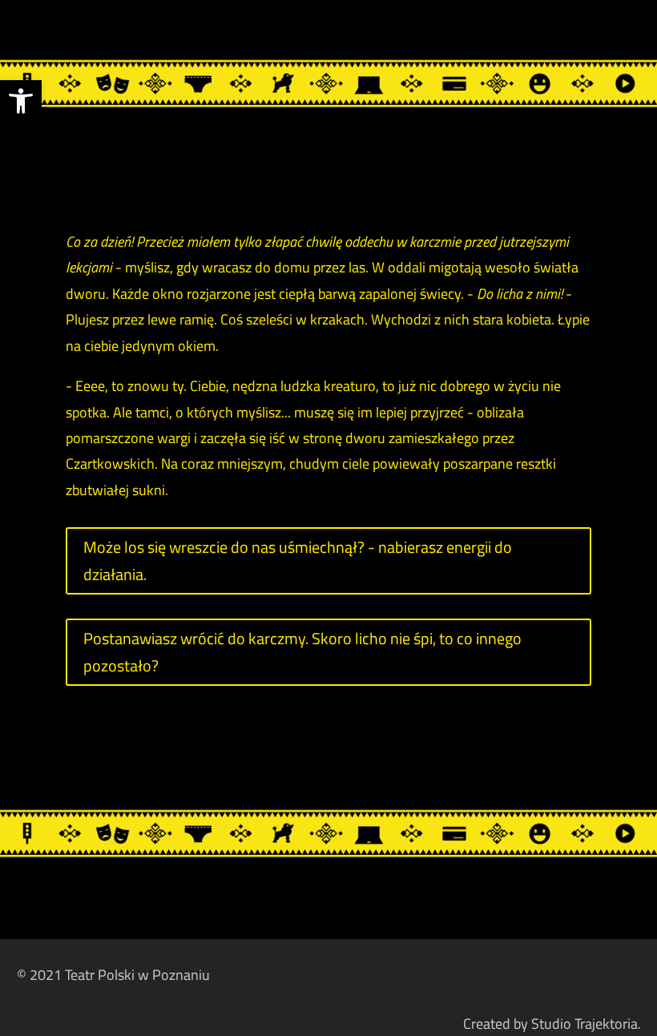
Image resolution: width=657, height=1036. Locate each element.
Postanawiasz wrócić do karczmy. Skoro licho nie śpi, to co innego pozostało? (302, 652)
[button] (21, 101)
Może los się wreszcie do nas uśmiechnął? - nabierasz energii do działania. (297, 560)
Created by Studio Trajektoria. (552, 1023)
